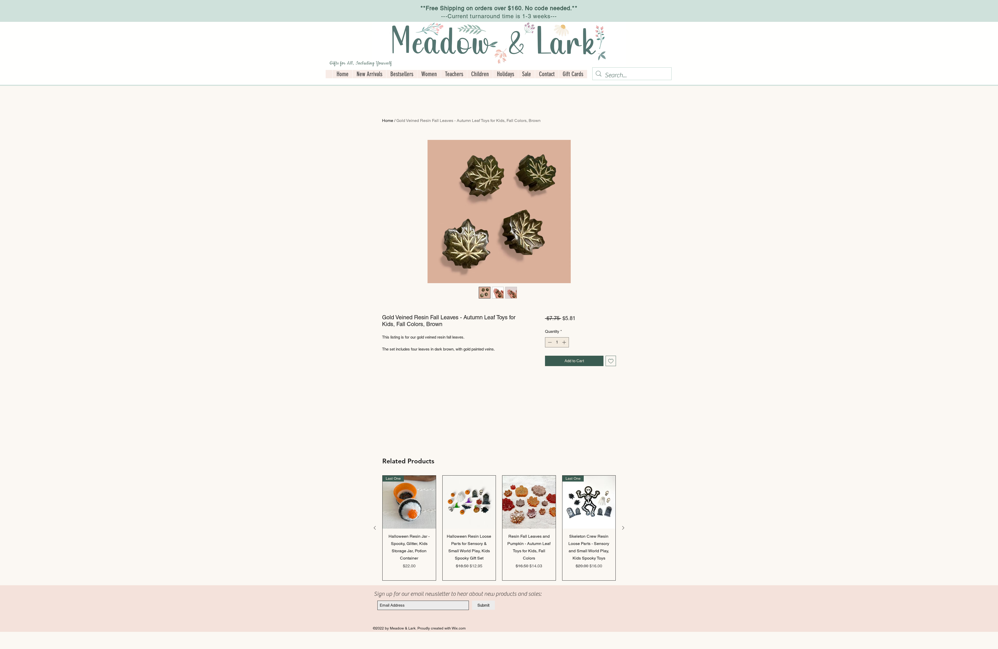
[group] (499, 528)
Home (387, 120)
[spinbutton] (557, 342)
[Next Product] (623, 528)
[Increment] (564, 342)
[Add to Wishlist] (611, 361)
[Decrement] (549, 342)
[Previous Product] (375, 528)
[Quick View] (469, 502)
